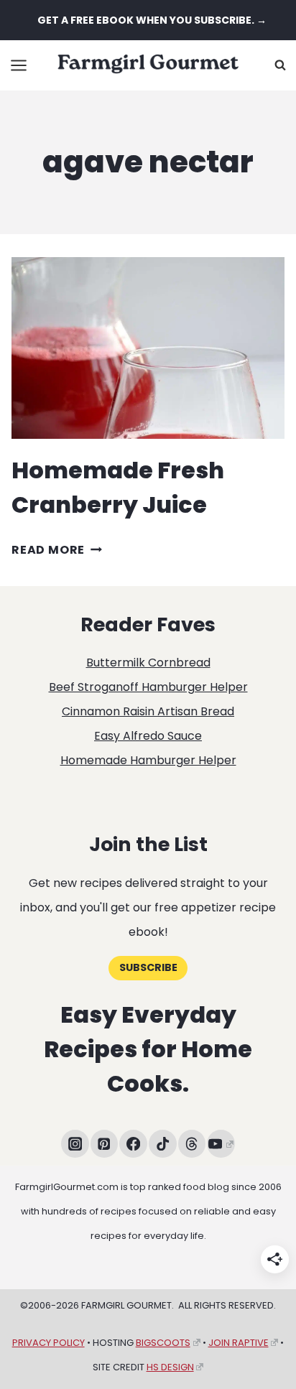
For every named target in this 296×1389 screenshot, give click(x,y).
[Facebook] (133, 1144)
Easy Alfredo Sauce (148, 736)
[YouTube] (221, 1144)
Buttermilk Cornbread (148, 662)
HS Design (170, 1367)
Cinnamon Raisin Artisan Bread (148, 711)
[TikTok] (163, 1144)
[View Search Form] (280, 65)
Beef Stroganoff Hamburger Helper (148, 687)
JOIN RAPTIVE (238, 1342)
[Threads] (192, 1144)
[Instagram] (75, 1144)
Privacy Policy (48, 1342)
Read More (56, 550)
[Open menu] (19, 65)
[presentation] (148, 348)
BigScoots (163, 1342)
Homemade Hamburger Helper (148, 760)
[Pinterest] (105, 1144)
